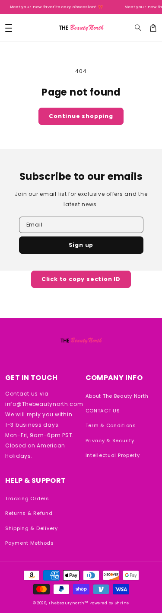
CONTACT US (103, 410)
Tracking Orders (27, 498)
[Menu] (8, 27)
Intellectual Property (113, 455)
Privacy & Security (110, 440)
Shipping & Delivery (31, 528)
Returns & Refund (29, 513)
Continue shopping (81, 116)
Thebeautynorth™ (68, 603)
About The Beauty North (117, 396)
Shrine (122, 603)
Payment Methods (29, 543)
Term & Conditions (111, 425)
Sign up (81, 245)
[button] (138, 27)
